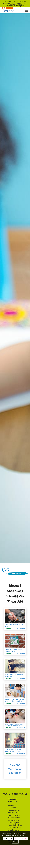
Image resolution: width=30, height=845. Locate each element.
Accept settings (8, 838)
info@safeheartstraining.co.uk (15, 6)
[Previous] (5, 800)
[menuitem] (8, 1)
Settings (15, 841)
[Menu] (25, 10)
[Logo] (12, 10)
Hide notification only (21, 838)
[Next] (24, 800)
